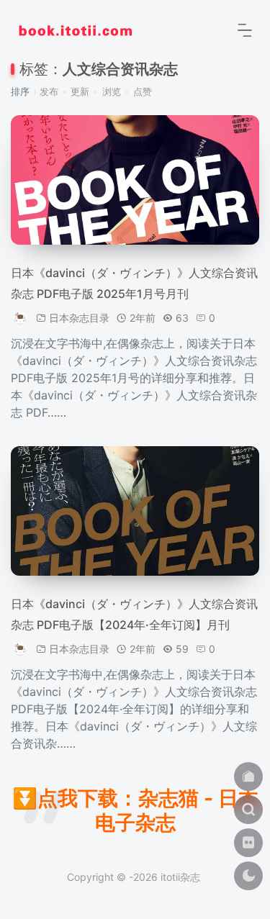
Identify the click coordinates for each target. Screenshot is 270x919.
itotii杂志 (180, 877)
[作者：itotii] (21, 318)
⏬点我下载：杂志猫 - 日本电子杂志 (135, 810)
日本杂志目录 (79, 318)
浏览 (111, 91)
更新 (80, 91)
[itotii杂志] (75, 29)
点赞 (142, 91)
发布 (49, 91)
